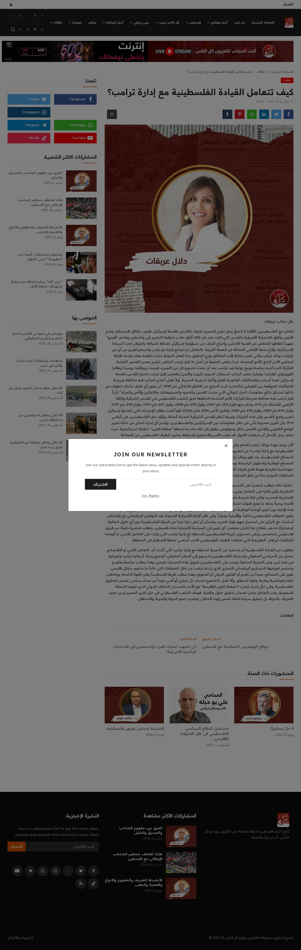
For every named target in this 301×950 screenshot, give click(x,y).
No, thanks (150, 496)
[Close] (226, 445)
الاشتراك (100, 484)
